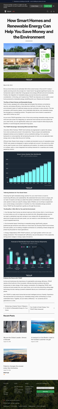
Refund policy (7, 406)
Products (5, 388)
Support (5, 389)
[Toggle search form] (47, 11)
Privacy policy (14, 406)
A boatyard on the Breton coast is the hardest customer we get (42, 338)
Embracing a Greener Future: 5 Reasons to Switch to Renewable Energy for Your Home (16, 308)
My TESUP (6, 392)
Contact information (41, 406)
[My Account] (51, 11)
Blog (4, 391)
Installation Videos (29, 386)
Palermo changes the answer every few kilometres (13, 367)
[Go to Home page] (10, 11)
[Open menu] (5, 11)
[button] (29, 102)
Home (5, 386)
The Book (6, 394)
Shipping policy (32, 406)
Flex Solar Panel (18, 392)
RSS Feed (6, 372)
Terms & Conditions (23, 406)
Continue (48, 6)
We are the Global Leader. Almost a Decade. (15, 338)
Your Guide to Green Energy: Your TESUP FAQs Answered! (39, 308)
